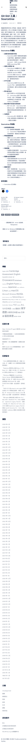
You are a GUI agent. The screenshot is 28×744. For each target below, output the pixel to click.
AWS (7, 271)
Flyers (16, 284)
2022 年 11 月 (6, 518)
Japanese (12, 287)
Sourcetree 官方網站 (10, 184)
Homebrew (4, 287)
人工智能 (13, 308)
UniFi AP (10, 302)
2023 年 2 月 (6, 510)
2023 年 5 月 (6, 501)
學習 (3, 699)
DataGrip (4, 284)
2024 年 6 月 (6, 464)
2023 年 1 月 (6, 513)
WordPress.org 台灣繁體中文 (10, 731)
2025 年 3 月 (6, 438)
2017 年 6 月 (6, 647)
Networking (16, 297)
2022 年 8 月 (6, 527)
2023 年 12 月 (6, 481)
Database (18, 280)
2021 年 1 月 (5, 575)
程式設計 (16, 316)
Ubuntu (5, 302)
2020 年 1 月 (6, 595)
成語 (19, 312)
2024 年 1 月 (6, 478)
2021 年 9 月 (6, 558)
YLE (15, 305)
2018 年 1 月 (5, 644)
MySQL (20, 294)
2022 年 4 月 (6, 538)
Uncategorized (6, 691)
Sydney (3, 741)
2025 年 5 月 (6, 436)
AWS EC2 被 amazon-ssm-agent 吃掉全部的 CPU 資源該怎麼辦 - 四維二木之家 (14, 390)
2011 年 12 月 (6, 670)
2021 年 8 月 (6, 561)
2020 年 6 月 (6, 587)
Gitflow (8, 214)
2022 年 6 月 (6, 533)
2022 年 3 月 (6, 541)
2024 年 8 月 (6, 458)
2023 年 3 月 (6, 507)
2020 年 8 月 (6, 584)
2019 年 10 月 (6, 604)
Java (18, 287)
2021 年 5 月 (6, 567)
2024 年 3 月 (6, 473)
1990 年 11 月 (6, 675)
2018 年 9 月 (6, 630)
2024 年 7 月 (6, 461)
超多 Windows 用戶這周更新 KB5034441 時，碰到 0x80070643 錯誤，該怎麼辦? (13, 381)
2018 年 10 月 (6, 627)
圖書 (3, 693)
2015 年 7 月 (6, 667)
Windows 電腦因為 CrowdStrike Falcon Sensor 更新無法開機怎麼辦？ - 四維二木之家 (13, 377)
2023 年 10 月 (6, 487)
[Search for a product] (26, 7)
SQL (20, 299)
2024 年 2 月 (6, 476)
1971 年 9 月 (5, 678)
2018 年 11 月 (6, 624)
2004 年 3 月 (6, 672)
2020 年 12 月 (6, 578)
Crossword (8, 280)
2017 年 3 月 (6, 653)
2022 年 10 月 (6, 521)
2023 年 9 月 (6, 490)
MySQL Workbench (6, 297)
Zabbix (18, 305)
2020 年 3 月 (6, 593)
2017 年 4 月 (6, 650)
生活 (3, 705)
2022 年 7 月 (6, 530)
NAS (11, 297)
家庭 (3, 702)
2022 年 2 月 (6, 544)
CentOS (5, 277)
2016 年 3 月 (6, 664)
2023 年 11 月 (6, 484)
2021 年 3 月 (6, 570)
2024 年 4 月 (6, 470)
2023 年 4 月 (6, 504)
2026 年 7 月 (6, 427)
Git (3, 214)
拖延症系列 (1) (6, 339)
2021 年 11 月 (6, 553)
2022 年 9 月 (6, 524)
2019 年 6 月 (6, 610)
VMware (10, 305)
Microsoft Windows (9, 294)
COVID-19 (11, 277)
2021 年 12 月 (6, 550)
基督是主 (4, 696)
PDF (23, 297)
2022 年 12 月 (6, 515)
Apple (4, 271)
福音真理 (9, 316)
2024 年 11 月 (6, 450)
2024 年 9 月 (6, 456)
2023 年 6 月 (6, 498)
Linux (5, 290)
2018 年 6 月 (6, 633)
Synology (23, 299)
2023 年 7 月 (6, 496)
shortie (5, 23)
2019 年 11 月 (6, 601)
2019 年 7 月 (6, 607)
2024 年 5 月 (6, 467)
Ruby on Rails (14, 299)
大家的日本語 (12, 312)
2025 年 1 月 (6, 444)
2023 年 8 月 (6, 493)
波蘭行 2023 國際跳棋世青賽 (17, 363)
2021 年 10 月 (6, 556)
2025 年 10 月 (6, 433)
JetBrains (22, 287)
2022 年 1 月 (6, 547)
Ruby (9, 299)
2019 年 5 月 (6, 613)
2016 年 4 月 (6, 661)
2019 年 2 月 (6, 618)
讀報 (3, 708)
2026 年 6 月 (6, 430)
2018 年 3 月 (6, 638)
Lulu (9, 291)
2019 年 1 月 (5, 621)
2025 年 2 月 (6, 441)
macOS (15, 290)
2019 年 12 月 (6, 598)
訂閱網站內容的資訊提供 (9, 726)
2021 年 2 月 (6, 573)
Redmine (5, 299)
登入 (11, 245)
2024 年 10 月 (6, 453)
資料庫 (19, 316)
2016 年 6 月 (6, 658)
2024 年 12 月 (6, 447)
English (10, 283)
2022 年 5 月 (6, 535)
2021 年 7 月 (6, 564)
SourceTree (15, 214)
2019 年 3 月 (6, 615)
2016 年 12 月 (6, 655)
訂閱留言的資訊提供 (8, 729)
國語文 (18, 309)
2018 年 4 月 (6, 635)
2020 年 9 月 (6, 581)
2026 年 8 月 (6, 424)
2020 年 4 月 (6, 590)
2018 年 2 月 (6, 641)
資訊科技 (19, 23)
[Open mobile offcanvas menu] (1, 7)
